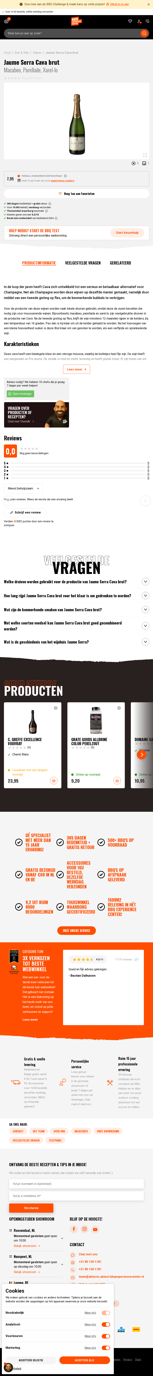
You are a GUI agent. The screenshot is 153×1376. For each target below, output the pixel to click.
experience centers (62, 180)
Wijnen (37, 52)
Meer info (90, 1312)
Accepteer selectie (31, 1360)
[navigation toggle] (146, 21)
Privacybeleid (13, 1368)
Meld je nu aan (119, 4)
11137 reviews (124, 959)
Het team (38, 1131)
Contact (18, 1131)
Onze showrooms (108, 1131)
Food (7, 52)
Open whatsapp (22, 393)
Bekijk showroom (25, 1246)
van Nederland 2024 (30, 218)
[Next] (141, 754)
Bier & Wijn (22, 52)
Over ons (59, 1131)
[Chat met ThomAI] (36, 415)
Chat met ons (88, 1254)
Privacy (127, 1359)
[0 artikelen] (7, 21)
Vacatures (81, 1131)
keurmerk (25, 210)
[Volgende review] (145, 500)
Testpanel (55, 1140)
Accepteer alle (84, 1360)
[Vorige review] (8, 500)
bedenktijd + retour (27, 203)
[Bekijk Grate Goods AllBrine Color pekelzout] (96, 745)
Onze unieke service (76, 930)
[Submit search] (144, 33)
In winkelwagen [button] (53, 780)
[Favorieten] (130, 21)
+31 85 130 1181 (90, 1262)
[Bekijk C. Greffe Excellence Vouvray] (32, 745)
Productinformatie (39, 263)
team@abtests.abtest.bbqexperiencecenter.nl (111, 1276)
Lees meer (30, 1019)
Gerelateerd (120, 263)
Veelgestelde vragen (83, 263)
